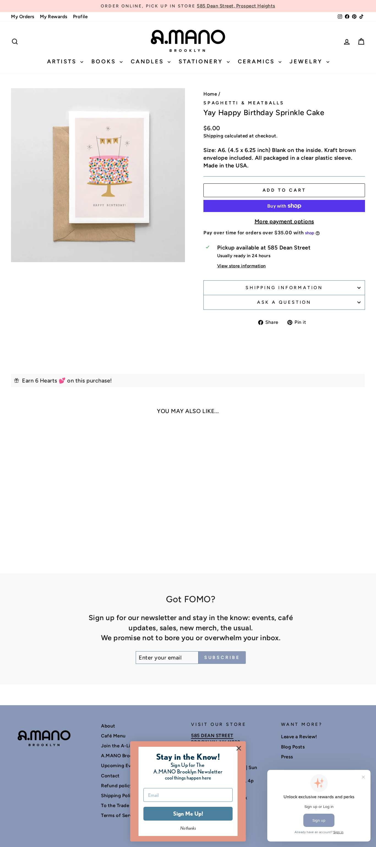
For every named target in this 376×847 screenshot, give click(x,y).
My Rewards (53, 16)
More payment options (284, 221)
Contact (110, 775)
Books (104, 61)
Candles (148, 61)
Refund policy (116, 785)
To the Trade (115, 805)
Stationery (202, 61)
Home (210, 94)
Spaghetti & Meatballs (243, 102)
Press (287, 756)
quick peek (53, 505)
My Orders (22, 16)
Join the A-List (118, 745)
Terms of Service (119, 815)
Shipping (213, 136)
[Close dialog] (239, 748)
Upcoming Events (121, 765)
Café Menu (113, 736)
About (108, 726)
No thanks (188, 828)
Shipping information (284, 287)
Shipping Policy (118, 795)
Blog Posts (293, 747)
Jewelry (307, 61)
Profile (80, 16)
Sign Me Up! (188, 813)
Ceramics (257, 61)
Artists (63, 61)
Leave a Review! (299, 736)
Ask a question (284, 302)
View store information (241, 265)
